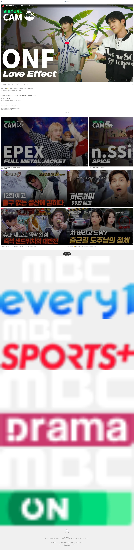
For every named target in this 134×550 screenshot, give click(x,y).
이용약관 (62, 538)
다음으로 (68, 537)
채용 (83, 538)
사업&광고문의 (52, 538)
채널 (67, 255)
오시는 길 (87, 538)
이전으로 (65, 537)
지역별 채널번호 (78, 538)
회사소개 (47, 538)
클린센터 (58, 538)
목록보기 (67, 112)
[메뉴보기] (1, 1)
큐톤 (73, 538)
